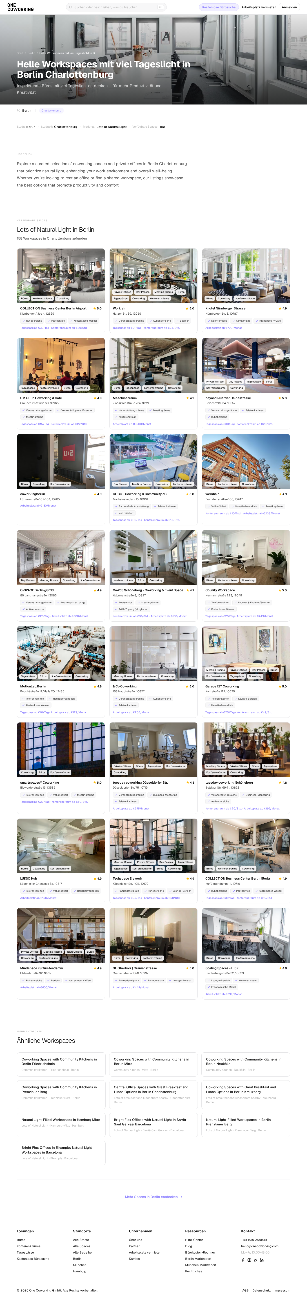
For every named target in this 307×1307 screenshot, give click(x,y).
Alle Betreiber (83, 1252)
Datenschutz (261, 1290)
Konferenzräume (28, 1246)
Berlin (31, 53)
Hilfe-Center (194, 1240)
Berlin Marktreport (198, 1259)
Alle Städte (81, 1240)
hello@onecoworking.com (259, 1246)
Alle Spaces (81, 1246)
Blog (188, 1246)
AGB (245, 1290)
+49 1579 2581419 (254, 1240)
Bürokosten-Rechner (200, 1252)
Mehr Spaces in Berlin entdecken (153, 1197)
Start (20, 53)
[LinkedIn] (262, 1260)
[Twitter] (255, 1260)
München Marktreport (200, 1265)
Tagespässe (25, 1252)
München (80, 1265)
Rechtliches (193, 1271)
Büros (21, 1240)
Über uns (135, 1240)
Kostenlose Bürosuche (219, 7)
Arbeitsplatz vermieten (259, 7)
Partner (134, 1246)
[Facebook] (243, 1260)
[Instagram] (249, 1260)
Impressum (282, 1290)
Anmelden (289, 7)
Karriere (134, 1259)
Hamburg (79, 1271)
